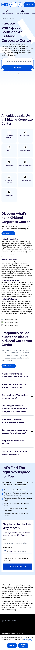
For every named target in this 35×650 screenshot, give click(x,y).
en (13, 5)
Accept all (23, 645)
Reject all (11, 645)
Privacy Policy (7, 560)
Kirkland (12, 18)
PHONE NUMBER (7, 547)
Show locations (10, 620)
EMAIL (4, 539)
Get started (8, 233)
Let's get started (18, 566)
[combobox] (7, 551)
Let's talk (17, 67)
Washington (4, 18)
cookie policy (28, 640)
